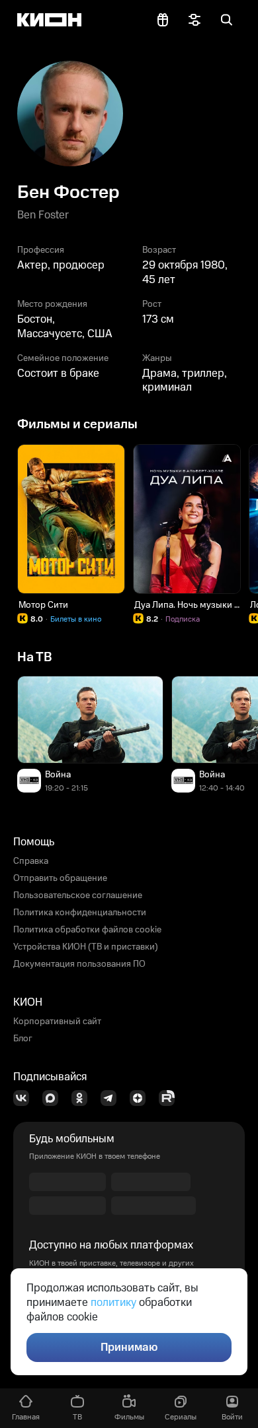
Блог (22, 1039)
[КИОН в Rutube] (171, 1098)
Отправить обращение (60, 878)
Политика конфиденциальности (79, 913)
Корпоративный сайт (57, 1021)
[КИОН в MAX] (54, 1098)
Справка (30, 861)
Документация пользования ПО (79, 964)
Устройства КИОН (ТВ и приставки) (85, 947)
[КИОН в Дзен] (141, 1098)
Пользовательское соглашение (77, 895)
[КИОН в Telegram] (112, 1098)
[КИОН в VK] (25, 1098)
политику (113, 1303)
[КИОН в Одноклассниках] (83, 1098)
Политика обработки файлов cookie (87, 930)
